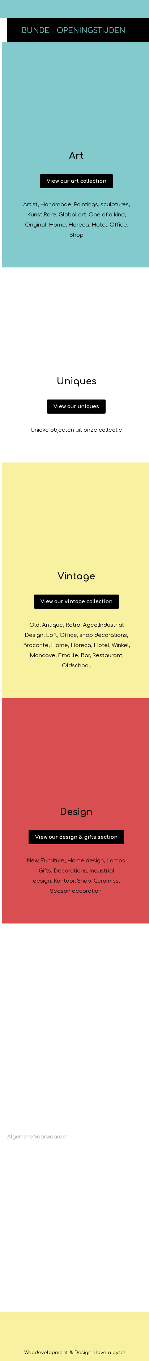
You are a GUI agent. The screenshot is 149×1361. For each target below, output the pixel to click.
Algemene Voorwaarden (38, 1137)
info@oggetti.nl (33, 1124)
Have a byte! (109, 1352)
